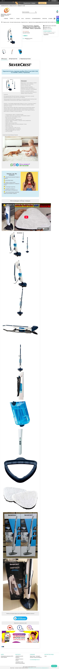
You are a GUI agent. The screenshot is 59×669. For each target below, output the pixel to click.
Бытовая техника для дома (15, 22)
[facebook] (2, 646)
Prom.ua (34, 666)
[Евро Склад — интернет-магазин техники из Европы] (6, 10)
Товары (11, 18)
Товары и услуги (6, 22)
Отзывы (50, 18)
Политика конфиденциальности (43, 667)
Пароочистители (24, 22)
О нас (22, 18)
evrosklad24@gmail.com (35, 659)
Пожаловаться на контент (32, 667)
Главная (6, 18)
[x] (3, 646)
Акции (17, 18)
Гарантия (44, 18)
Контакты (27, 18)
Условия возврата (36, 18)
